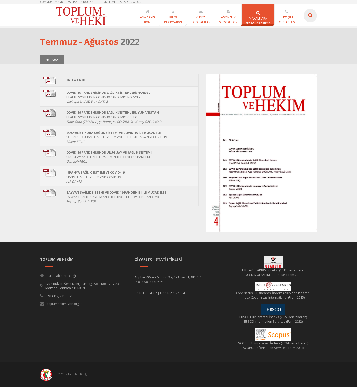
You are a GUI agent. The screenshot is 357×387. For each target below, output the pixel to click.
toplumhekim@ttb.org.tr (64, 304)
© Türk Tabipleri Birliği (72, 374)
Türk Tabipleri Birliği (61, 275)
